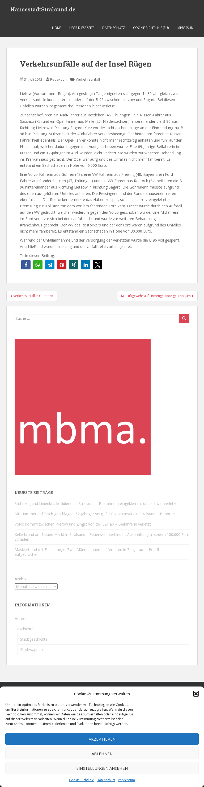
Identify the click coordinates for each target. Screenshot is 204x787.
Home (56, 27)
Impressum (126, 780)
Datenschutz (106, 780)
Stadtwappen (31, 649)
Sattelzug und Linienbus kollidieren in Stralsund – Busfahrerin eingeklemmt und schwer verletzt (96, 503)
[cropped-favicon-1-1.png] (83, 406)
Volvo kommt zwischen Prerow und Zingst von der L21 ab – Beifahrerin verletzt (83, 524)
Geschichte (24, 628)
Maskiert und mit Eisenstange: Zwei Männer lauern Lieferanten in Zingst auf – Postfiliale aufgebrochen (90, 552)
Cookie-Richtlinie (81, 780)
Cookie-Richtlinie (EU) (151, 27)
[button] (196, 693)
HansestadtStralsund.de (42, 9)
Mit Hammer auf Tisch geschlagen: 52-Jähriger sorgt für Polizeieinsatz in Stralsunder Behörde (95, 513)
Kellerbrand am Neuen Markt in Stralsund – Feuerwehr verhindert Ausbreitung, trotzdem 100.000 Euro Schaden (102, 537)
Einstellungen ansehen (102, 768)
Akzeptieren (102, 739)
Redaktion (58, 79)
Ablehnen (102, 753)
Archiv (21, 578)
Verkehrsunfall (88, 79)
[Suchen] (184, 318)
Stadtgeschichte (34, 639)
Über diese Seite (81, 27)
